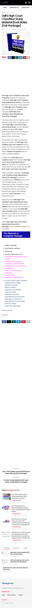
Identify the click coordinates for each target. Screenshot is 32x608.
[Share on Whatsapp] (17, 57)
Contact (20, 595)
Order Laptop (14, 7)
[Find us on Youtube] (6, 603)
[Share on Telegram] (20, 57)
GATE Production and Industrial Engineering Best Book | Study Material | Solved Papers (21, 508)
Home (5, 7)
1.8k (26, 515)
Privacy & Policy (11, 595)
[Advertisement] (16, 77)
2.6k (25, 529)
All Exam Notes (10, 12)
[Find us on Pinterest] (11, 603)
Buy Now (5, 315)
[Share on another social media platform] (28, 57)
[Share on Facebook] (9, 57)
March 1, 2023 (15, 502)
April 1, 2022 (5, 29)
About (3, 595)
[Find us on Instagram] (9, 603)
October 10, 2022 (16, 515)
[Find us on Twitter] (4, 603)
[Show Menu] (26, 2)
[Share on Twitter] (13, 57)
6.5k (25, 502)
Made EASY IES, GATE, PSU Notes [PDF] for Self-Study (15, 568)
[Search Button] (29, 2)
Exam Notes (25, 7)
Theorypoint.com (17, 500)
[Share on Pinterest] (24, 57)
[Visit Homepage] (5, 3)
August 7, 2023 (16, 529)
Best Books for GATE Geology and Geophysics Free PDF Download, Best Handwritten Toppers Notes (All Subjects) (21, 535)
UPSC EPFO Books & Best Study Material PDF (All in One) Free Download (19, 496)
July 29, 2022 (25, 540)
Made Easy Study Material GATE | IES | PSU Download (20, 553)
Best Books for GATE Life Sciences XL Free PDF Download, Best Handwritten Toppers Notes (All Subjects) (21, 522)
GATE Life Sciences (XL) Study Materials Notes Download (19, 561)
